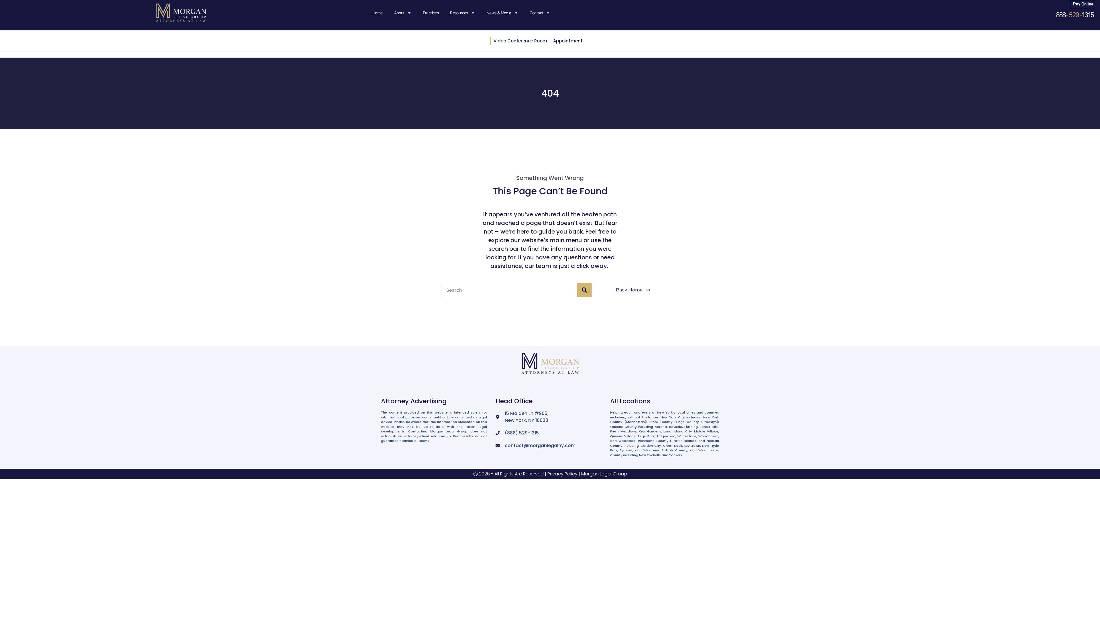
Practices (431, 12)
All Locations (630, 401)
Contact (536, 12)
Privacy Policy (562, 474)
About (399, 12)
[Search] (584, 290)
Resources (459, 12)
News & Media (498, 12)
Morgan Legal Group (604, 474)
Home (377, 12)
